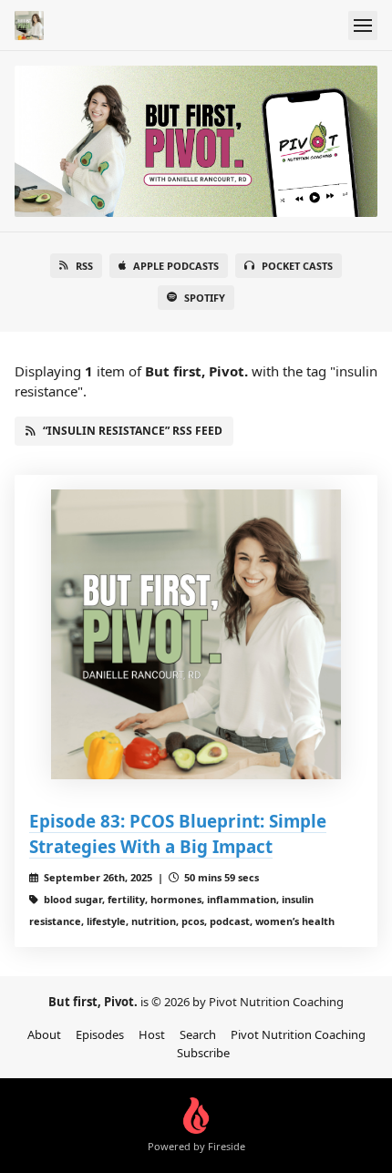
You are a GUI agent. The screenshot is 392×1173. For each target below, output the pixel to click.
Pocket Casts (297, 266)
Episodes (100, 1034)
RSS (84, 266)
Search (198, 1034)
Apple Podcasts (176, 266)
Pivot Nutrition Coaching (298, 1034)
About (44, 1034)
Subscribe (203, 1052)
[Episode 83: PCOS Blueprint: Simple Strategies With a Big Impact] (196, 634)
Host (152, 1034)
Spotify (204, 297)
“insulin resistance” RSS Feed (132, 430)
